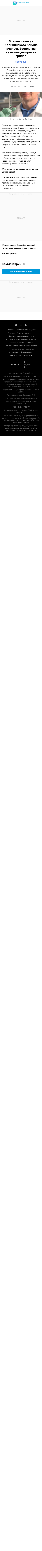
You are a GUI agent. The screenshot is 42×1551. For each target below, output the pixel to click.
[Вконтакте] (16, 325)
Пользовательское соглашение (21, 342)
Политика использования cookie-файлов (21, 346)
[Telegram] (26, 325)
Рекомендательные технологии (21, 349)
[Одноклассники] (21, 325)
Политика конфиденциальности (21, 336)
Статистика (13, 352)
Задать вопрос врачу (25, 333)
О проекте (10, 330)
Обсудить (30, 86)
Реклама (11, 333)
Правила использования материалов (21, 339)
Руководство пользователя (21, 355)
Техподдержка (27, 352)
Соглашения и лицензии (26, 330)
